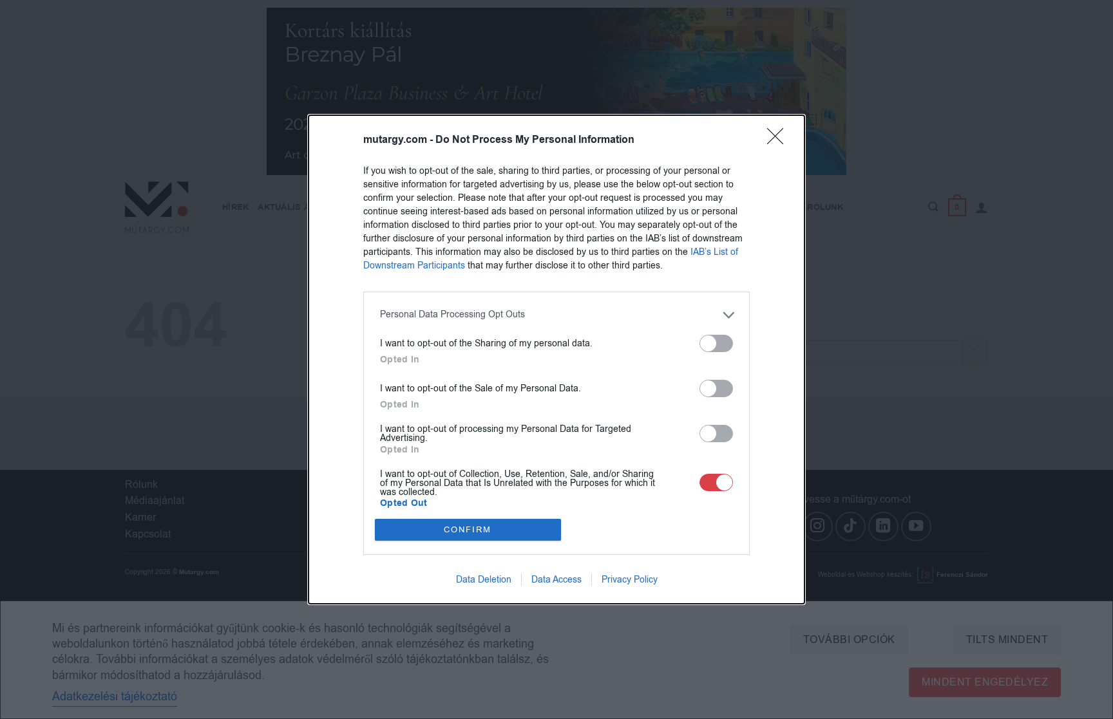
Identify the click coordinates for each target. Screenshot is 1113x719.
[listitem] (556, 315)
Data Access (556, 580)
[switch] (716, 343)
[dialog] (556, 359)
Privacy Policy (630, 580)
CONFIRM (467, 529)
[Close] (779, 140)
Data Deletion (483, 580)
